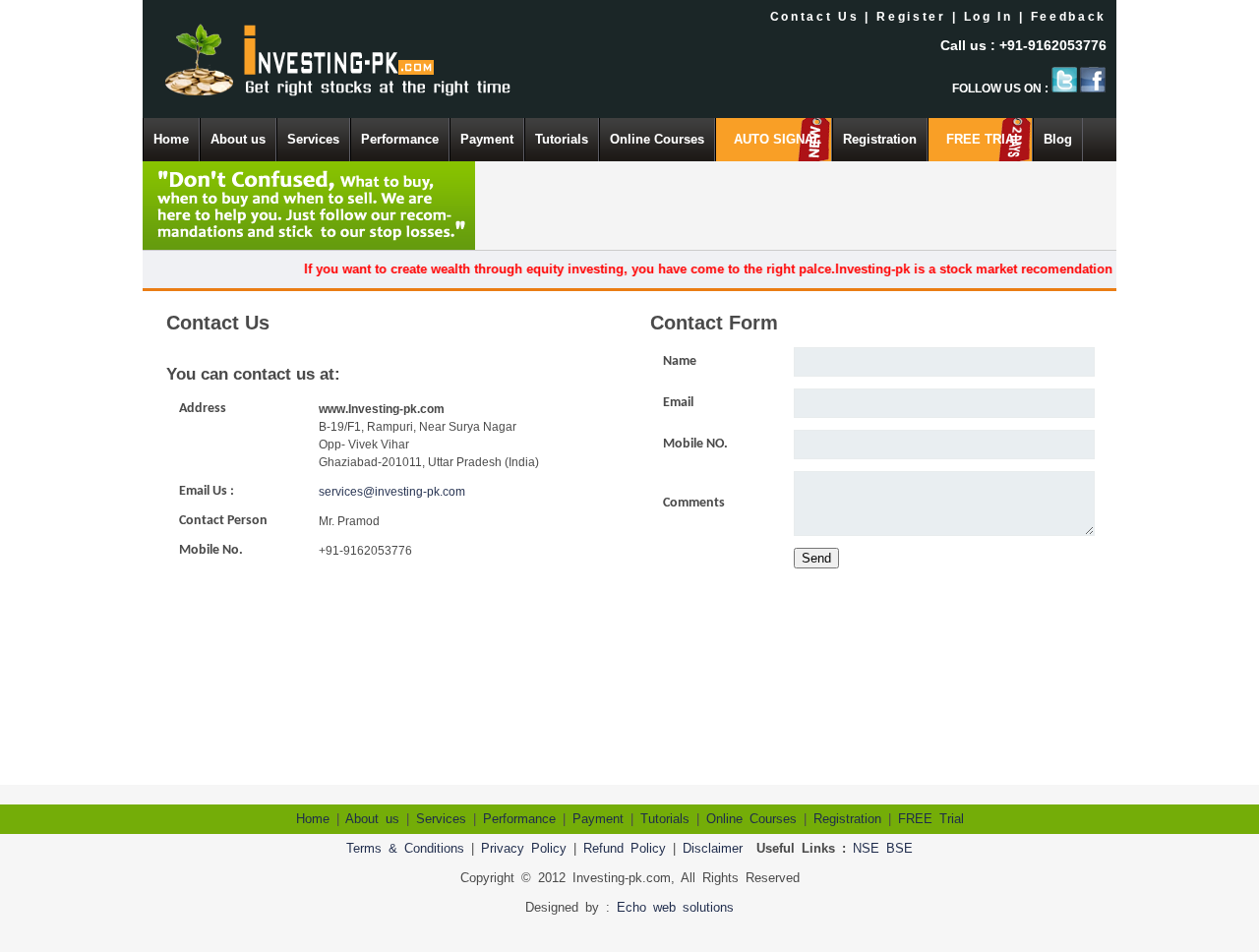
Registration (880, 139)
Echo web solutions (675, 907)
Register (910, 17)
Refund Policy (624, 848)
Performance (400, 139)
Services (313, 139)
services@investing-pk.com (392, 492)
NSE (866, 848)
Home (171, 139)
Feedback (1069, 17)
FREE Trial (984, 139)
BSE (899, 848)
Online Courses (657, 139)
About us (238, 139)
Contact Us (815, 17)
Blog (1058, 139)
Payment (486, 139)
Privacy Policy (524, 848)
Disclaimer (713, 848)
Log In (988, 17)
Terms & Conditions (405, 848)
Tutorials (561, 139)
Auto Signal (777, 139)
